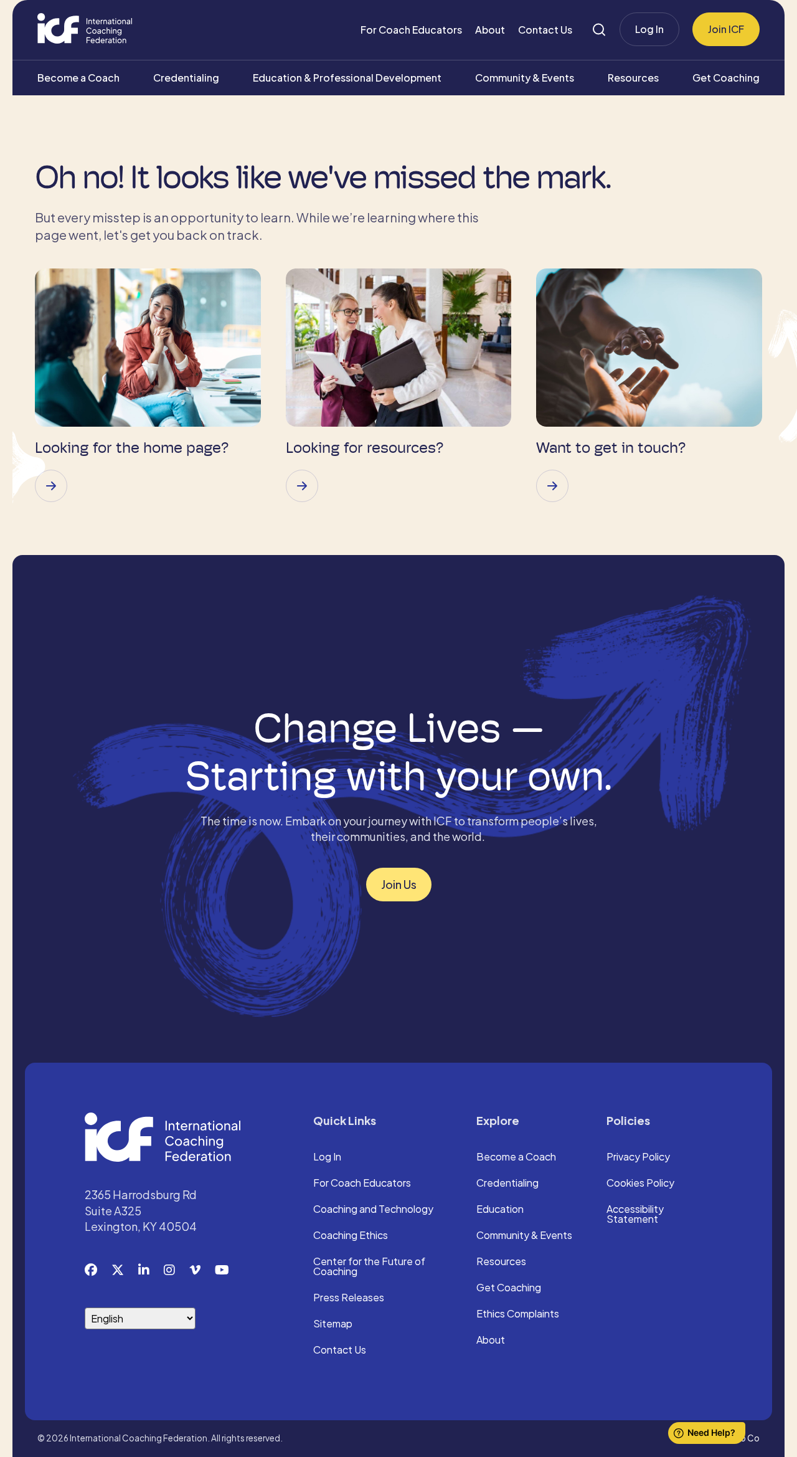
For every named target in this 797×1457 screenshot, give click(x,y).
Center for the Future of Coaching (369, 1267)
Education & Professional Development (347, 77)
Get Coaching (726, 77)
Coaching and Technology (373, 1209)
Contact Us (545, 29)
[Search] (599, 29)
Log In (649, 29)
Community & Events (524, 77)
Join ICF (726, 29)
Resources (633, 77)
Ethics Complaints (517, 1314)
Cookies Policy (640, 1183)
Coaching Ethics (350, 1235)
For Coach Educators (411, 29)
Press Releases (348, 1298)
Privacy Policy (638, 1157)
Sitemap (332, 1324)
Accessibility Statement (635, 1214)
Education (500, 1209)
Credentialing (186, 77)
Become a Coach (78, 77)
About (490, 29)
